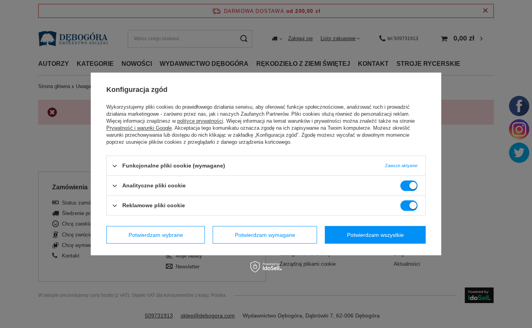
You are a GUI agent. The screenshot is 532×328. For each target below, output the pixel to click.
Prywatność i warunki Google (139, 128)
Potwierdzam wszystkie (375, 235)
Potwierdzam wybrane (156, 235)
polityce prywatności (200, 121)
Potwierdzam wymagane (265, 235)
